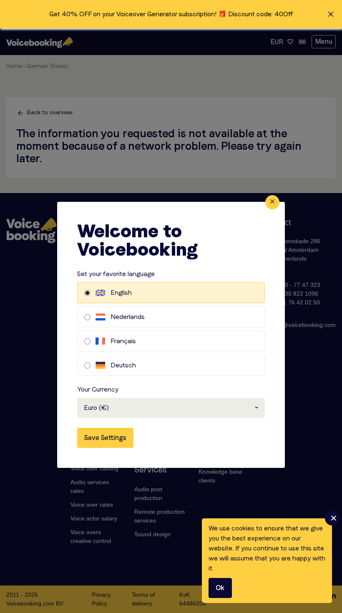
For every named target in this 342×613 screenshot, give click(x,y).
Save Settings (105, 438)
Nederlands (128, 317)
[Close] (272, 202)
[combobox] (171, 408)
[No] (332, 518)
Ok (220, 588)
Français (123, 341)
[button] (171, 14)
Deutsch (123, 365)
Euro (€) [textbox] (96, 408)
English (121, 292)
